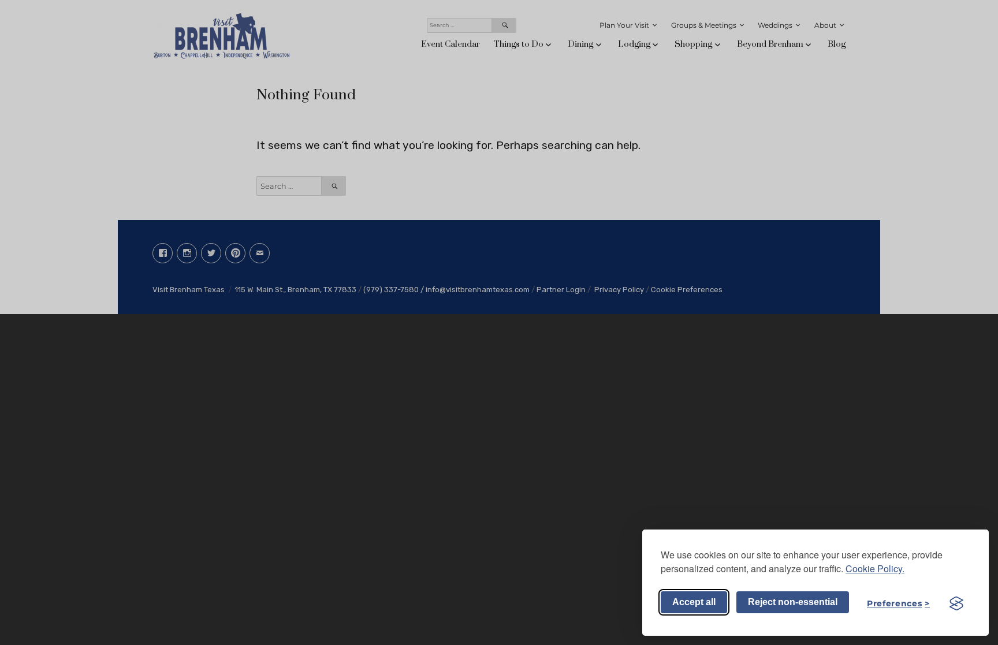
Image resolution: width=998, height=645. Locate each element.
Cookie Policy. (875, 568)
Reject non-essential (792, 602)
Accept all (694, 602)
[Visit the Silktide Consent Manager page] (956, 603)
